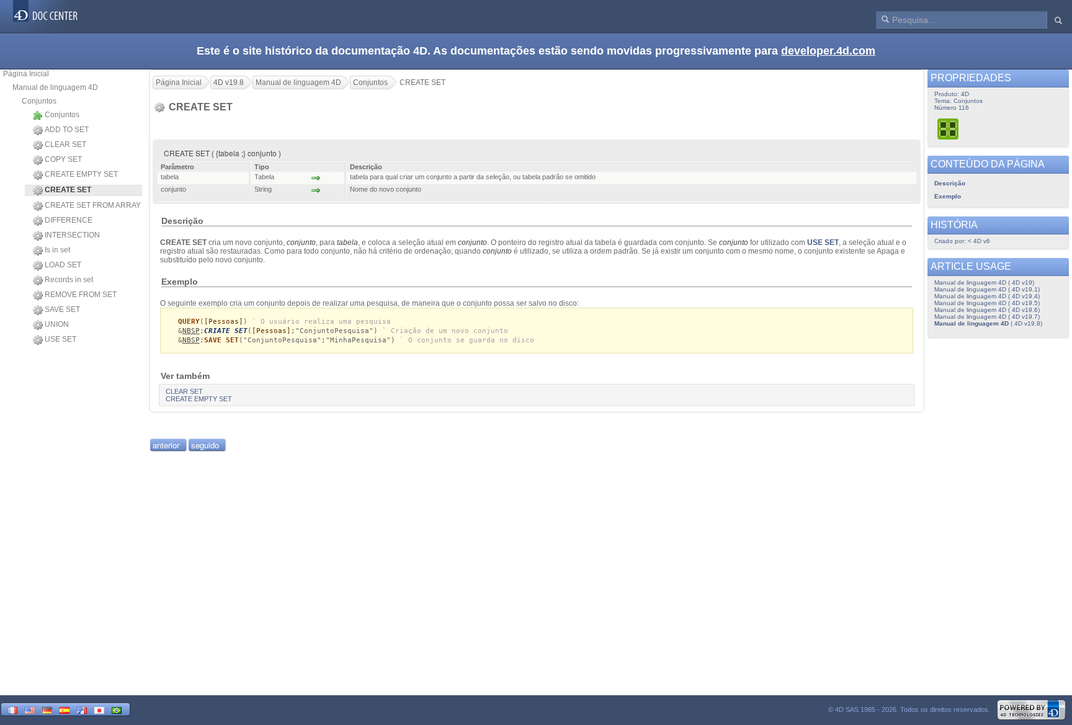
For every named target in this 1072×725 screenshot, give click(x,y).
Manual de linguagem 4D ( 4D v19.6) (987, 309)
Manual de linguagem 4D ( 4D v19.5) (987, 303)
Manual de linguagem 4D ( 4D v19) (984, 282)
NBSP (191, 331)
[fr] (12, 709)
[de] (47, 709)
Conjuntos (39, 101)
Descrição (949, 183)
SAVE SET (62, 309)
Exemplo (947, 196)
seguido (205, 445)
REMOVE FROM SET (81, 294)
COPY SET (63, 159)
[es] (64, 709)
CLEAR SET (65, 144)
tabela (347, 242)
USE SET (60, 339)
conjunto (301, 242)
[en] (30, 709)
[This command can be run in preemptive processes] (948, 128)
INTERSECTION (72, 235)
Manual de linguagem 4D (55, 87)
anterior (166, 445)
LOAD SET (63, 264)
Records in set (69, 279)
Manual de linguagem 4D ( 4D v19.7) (987, 316)
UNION (57, 324)
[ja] (99, 709)
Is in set (57, 250)
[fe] (82, 709)
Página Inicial (26, 73)
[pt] (116, 709)
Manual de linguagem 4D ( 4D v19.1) (987, 289)
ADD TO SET (67, 129)
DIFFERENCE (68, 220)
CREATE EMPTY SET (81, 174)
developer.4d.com (828, 51)
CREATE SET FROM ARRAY (93, 205)
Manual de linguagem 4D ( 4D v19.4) (987, 296)
